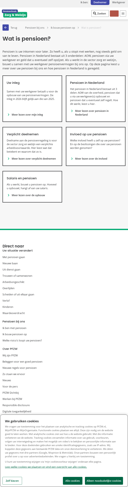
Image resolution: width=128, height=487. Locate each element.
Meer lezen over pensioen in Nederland (92, 112)
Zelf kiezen (12, 480)
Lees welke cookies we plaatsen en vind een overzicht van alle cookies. (46, 467)
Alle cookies (72, 480)
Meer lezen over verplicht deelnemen (34, 158)
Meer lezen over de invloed (91, 158)
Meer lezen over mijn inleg (27, 114)
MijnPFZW (114, 16)
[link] (32, 98)
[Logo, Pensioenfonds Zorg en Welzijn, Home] (14, 13)
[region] (64, 450)
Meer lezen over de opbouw (28, 195)
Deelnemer (100, 2)
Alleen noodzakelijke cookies (104, 480)
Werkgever (118, 2)
